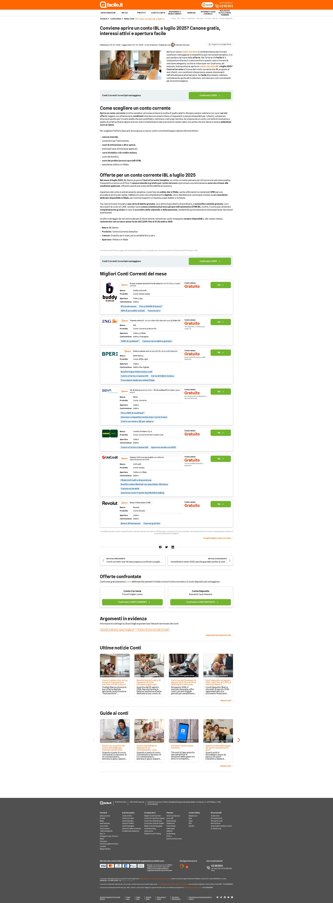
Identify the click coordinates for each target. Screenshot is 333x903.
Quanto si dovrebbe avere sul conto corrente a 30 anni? (218, 747)
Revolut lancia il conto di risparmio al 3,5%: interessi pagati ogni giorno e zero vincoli (149, 683)
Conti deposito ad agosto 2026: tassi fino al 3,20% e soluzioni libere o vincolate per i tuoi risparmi (218, 684)
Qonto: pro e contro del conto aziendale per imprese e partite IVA (113, 747)
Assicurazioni (108, 13)
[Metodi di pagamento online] (122, 866)
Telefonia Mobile (106, 831)
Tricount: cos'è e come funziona (182, 746)
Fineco (169, 836)
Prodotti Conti (216, 829)
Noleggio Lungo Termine (109, 836)
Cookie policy (138, 898)
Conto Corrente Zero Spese (154, 818)
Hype (190, 821)
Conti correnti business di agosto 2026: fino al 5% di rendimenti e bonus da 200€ (183, 683)
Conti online (115, 19)
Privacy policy (128, 898)
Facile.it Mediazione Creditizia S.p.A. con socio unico (172, 884)
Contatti (103, 846)
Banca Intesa (171, 821)
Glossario (200, 18)
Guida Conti (215, 816)
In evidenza (191, 18)
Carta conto (148, 831)
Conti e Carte (158, 13)
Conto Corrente (132, 591)
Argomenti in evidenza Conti (221, 826)
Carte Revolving (150, 829)
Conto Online (127, 816)
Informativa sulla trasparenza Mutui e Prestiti (200, 898)
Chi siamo (103, 841)
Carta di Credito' (128, 823)
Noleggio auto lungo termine (225, 13)
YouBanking (170, 834)
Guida (173, 18)
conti (128, 581)
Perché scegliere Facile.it (109, 844)
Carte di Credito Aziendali (131, 829)
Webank (169, 831)
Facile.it (103, 19)
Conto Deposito (200, 591)
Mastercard (193, 816)
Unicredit (169, 818)
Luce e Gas (104, 826)
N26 (190, 823)
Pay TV (102, 834)
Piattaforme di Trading (152, 834)
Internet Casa (105, 823)
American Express (173, 816)
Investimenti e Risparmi (130, 831)
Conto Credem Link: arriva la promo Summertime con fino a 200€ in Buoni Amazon (114, 683)
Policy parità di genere (161, 898)
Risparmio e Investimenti (175, 13)
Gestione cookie (148, 898)
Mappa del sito (105, 849)
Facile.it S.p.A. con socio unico (192, 887)
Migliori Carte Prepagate (153, 826)
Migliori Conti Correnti (152, 816)
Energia (191, 13)
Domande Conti (216, 818)
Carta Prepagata (128, 826)
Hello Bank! (170, 829)
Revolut (191, 826)
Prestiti (141, 13)
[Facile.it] (111, 7)
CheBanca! (170, 823)
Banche (215, 18)
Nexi (190, 818)
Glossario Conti (216, 821)
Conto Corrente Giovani (153, 821)
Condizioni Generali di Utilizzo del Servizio (110, 898)
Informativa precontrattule (176, 898)
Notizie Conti (215, 823)
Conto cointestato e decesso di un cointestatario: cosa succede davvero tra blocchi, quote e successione (147, 750)
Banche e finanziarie (174, 839)
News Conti (129, 19)
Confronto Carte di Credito (154, 823)
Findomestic (171, 826)
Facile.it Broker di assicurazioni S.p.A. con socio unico (155, 878)
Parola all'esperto (226, 18)
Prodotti (208, 18)
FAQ (178, 18)
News (183, 18)
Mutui (125, 13)
